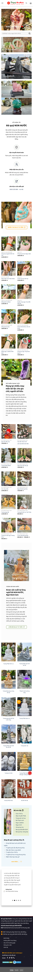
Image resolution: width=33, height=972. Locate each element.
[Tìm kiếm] (26, 3)
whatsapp (19, 953)
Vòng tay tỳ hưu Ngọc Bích (24, 254)
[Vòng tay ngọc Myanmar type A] (24, 341)
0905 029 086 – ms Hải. (16, 189)
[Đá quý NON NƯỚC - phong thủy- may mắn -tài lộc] (15, 3)
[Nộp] (29, 33)
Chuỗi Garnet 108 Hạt (22, 279)
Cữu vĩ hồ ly (19, 814)
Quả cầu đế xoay (5, 442)
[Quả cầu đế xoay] (8, 431)
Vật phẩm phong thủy (8, 95)
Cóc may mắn (4, 489)
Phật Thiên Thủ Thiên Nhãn (8, 279)
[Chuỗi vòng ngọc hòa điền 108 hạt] (24, 291)
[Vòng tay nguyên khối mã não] (8, 243)
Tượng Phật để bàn (6, 465)
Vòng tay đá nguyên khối (9, 49)
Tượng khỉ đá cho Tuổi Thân (24, 512)
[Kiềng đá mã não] (8, 316)
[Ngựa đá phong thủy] (24, 478)
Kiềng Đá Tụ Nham (6, 302)
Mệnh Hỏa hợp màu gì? (13, 857)
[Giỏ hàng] (31, 3)
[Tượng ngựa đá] (8, 502)
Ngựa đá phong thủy (22, 489)
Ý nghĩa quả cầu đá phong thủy (15, 848)
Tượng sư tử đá (8, 773)
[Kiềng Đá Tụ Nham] (8, 291)
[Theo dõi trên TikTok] (9, 958)
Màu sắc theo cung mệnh (13, 850)
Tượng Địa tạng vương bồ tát (8, 691)
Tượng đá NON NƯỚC (9, 76)
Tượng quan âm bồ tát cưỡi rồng (8, 719)
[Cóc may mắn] (8, 478)
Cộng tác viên (8, 945)
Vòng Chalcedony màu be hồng (23, 327)
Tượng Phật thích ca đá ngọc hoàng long (24, 774)
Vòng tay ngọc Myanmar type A (23, 352)
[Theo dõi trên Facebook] (7, 958)
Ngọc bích (19, 825)
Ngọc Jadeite (20, 823)
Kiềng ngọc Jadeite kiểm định (7, 352)
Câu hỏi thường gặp (9, 943)
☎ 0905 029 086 (7, 953)
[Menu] (2, 3)
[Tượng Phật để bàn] (8, 455)
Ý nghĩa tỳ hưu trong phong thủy (16, 854)
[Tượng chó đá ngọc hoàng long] (8, 525)
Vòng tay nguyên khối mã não (7, 254)
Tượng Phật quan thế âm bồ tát (8, 746)
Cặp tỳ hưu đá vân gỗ (22, 465)
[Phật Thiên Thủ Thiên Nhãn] (8, 268)
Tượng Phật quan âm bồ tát (24, 664)
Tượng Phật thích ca (8, 664)
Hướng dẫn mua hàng (10, 940)
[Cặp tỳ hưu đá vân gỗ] (24, 455)
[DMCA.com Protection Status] (7, 962)
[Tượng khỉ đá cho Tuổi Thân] (24, 502)
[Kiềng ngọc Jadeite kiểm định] (8, 341)
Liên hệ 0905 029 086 (23, 444)
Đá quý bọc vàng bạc (22, 832)
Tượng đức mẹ (24, 746)
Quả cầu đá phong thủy (9, 112)
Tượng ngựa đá (5, 512)
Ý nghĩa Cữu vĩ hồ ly (12, 852)
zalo (13, 953)
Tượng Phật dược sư (24, 718)
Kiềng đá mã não (5, 327)
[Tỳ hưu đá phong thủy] (24, 525)
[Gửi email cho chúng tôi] (11, 958)
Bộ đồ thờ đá (24, 800)
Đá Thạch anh (20, 820)
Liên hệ (6, 947)
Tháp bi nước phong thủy (24, 691)
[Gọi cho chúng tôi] (14, 958)
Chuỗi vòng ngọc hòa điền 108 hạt (23, 302)
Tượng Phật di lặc (8, 800)
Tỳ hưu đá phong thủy (22, 535)
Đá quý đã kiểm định (22, 829)
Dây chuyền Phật (21, 816)
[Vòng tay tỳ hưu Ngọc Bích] (24, 243)
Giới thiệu (6, 938)
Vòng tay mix (20, 827)
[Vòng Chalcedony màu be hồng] (24, 316)
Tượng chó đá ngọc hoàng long (8, 536)
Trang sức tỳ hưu (21, 818)
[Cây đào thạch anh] (24, 431)
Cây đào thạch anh (22, 442)
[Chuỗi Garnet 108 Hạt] (24, 268)
